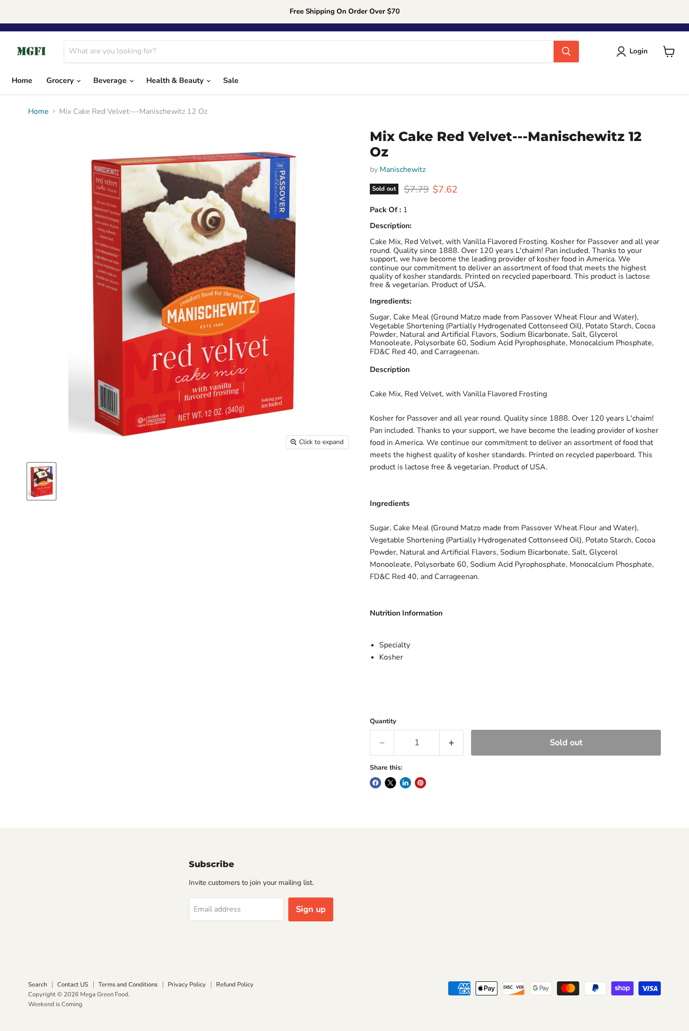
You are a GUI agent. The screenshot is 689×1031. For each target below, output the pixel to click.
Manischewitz (403, 169)
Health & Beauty (175, 80)
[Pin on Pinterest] (420, 782)
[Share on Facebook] (375, 782)
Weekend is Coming (55, 1004)
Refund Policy (235, 984)
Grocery (60, 80)
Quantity (383, 721)
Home (22, 80)
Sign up (311, 909)
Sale (231, 80)
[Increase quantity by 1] (452, 743)
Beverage (110, 80)
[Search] (566, 51)
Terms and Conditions (127, 984)
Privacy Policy (187, 984)
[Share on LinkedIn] (405, 782)
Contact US (72, 984)
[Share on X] (390, 782)
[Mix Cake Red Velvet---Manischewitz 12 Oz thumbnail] (41, 481)
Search (37, 984)
